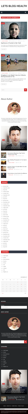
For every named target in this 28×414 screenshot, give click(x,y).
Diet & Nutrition (6, 259)
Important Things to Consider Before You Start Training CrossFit (17, 167)
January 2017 (5, 232)
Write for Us (14, 405)
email (23, 120)
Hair (4, 264)
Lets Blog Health (14, 6)
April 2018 (5, 212)
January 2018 (5, 218)
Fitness (4, 262)
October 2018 (5, 204)
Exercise (4, 261)
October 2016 (5, 237)
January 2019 (5, 200)
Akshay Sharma (5, 73)
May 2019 (5, 198)
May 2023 (5, 189)
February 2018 (6, 216)
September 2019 (6, 195)
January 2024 (5, 186)
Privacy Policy (21, 405)
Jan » (25, 293)
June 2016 (5, 245)
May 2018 (5, 211)
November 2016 (6, 236)
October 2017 (5, 221)
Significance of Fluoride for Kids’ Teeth (11, 43)
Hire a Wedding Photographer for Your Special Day (17, 160)
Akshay (18, 122)
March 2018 (5, 214)
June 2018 (5, 209)
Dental (3, 23)
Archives (2, 305)
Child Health (5, 255)
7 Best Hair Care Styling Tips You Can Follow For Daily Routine (13, 143)
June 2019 (5, 196)
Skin (4, 270)
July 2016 (5, 243)
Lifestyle (4, 268)
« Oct (3, 293)
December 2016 (6, 234)
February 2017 (6, 230)
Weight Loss (5, 271)
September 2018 (6, 205)
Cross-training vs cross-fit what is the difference (17, 173)
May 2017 (5, 225)
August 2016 (5, 241)
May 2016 (5, 246)
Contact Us (9, 405)
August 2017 (5, 223)
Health (3, 55)
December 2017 (6, 220)
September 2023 (6, 188)
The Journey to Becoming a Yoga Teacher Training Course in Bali (16, 153)
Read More (4, 49)
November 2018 (6, 202)
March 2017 (5, 229)
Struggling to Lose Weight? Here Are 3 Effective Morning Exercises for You (13, 75)
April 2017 (5, 227)
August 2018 (5, 207)
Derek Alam (11, 169)
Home (4, 405)
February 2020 (6, 191)
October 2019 (5, 193)
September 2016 (6, 239)
